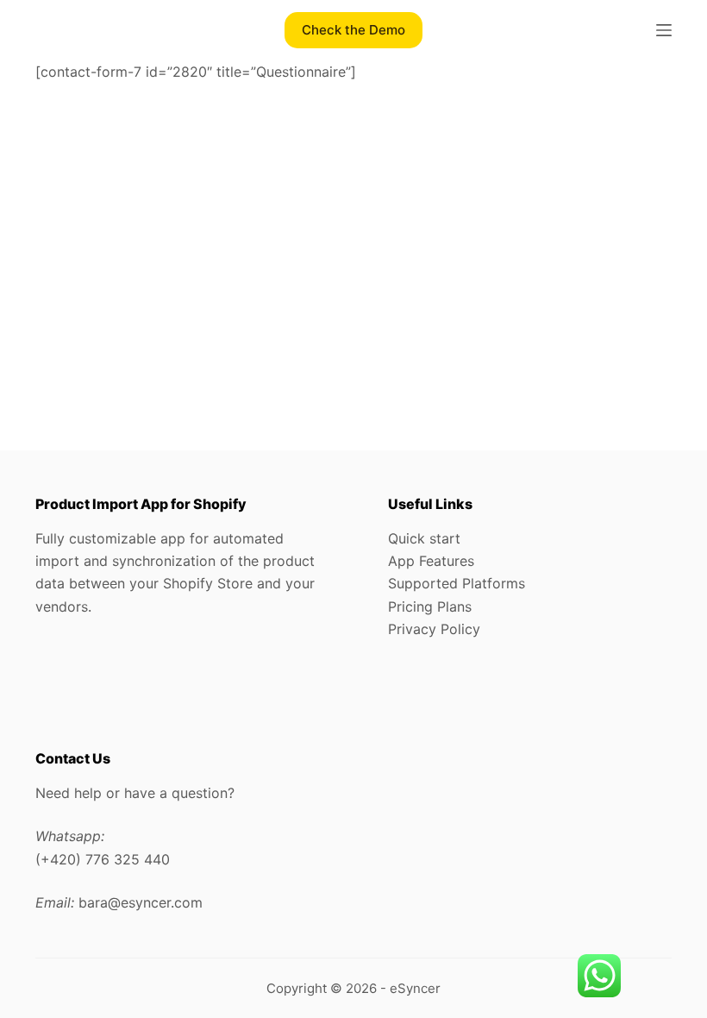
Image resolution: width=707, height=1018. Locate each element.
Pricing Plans (430, 606)
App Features (431, 560)
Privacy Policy (434, 629)
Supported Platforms (456, 583)
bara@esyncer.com (140, 902)
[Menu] (664, 30)
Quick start (424, 538)
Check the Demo (353, 30)
